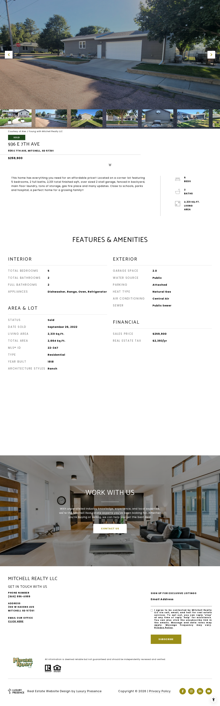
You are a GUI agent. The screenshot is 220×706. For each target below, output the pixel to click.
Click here (16, 621)
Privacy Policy (163, 627)
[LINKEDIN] (200, 691)
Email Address (162, 599)
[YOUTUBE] (209, 691)
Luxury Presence (89, 691)
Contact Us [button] (110, 528)
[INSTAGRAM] (191, 691)
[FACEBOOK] (182, 691)
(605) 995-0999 (19, 596)
